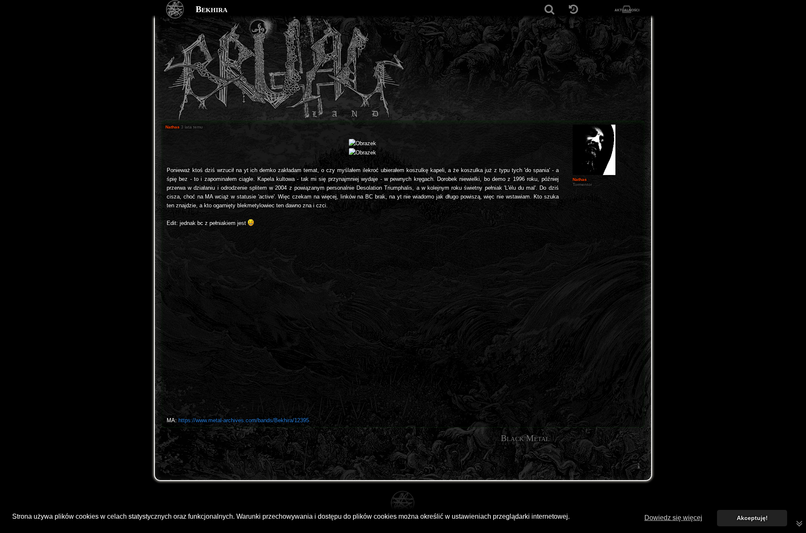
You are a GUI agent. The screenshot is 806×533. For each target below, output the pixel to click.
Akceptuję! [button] (752, 518)
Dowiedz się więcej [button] (673, 517)
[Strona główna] (175, 9)
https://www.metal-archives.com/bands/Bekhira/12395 (243, 420)
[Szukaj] (549, 9)
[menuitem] (638, 466)
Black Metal (525, 438)
